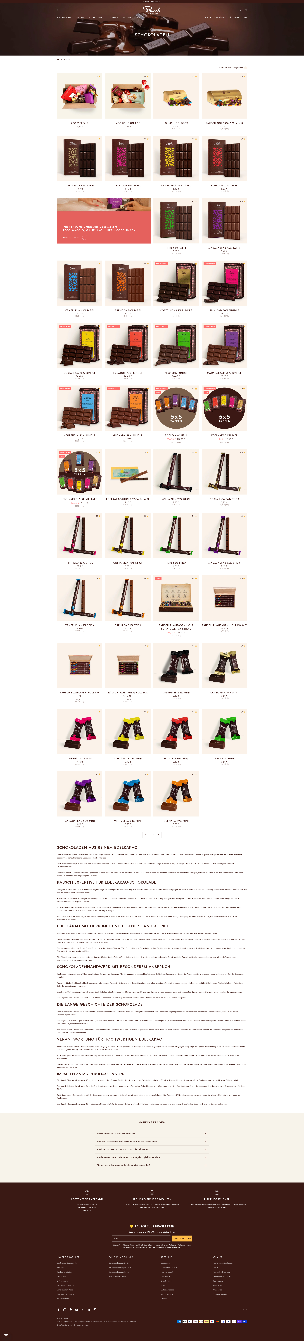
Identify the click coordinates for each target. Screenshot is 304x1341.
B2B (245, 17)
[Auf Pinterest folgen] (70, 1309)
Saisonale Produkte (65, 1285)
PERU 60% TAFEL (176, 248)
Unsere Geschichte (169, 1267)
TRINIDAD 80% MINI (79, 758)
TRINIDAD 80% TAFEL (128, 185)
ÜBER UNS (234, 17)
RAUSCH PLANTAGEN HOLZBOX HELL (79, 694)
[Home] (58, 59)
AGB (58, 1321)
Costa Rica (165, 1276)
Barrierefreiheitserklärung (116, 1321)
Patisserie (128, 17)
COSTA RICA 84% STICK (224, 499)
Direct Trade (166, 1281)
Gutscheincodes (167, 1290)
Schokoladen (64, 17)
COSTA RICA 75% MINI (128, 758)
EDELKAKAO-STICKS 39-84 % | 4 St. (128, 499)
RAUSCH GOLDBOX (176, 123)
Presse (164, 1298)
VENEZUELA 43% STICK (79, 625)
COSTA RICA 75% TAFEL (176, 185)
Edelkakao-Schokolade (67, 1263)
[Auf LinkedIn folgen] (88, 1309)
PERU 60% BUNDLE (176, 373)
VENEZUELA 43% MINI (128, 821)
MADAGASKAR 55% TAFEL (224, 248)
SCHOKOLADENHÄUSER (215, 17)
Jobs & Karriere (167, 1294)
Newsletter (218, 1285)
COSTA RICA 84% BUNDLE (176, 310)
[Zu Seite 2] (158, 835)
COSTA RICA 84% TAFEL (79, 185)
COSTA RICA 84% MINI (224, 692)
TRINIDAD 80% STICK (79, 563)
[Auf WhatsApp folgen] (95, 1309)
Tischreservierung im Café (120, 1267)
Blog (163, 1285)
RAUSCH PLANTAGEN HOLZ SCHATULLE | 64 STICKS (176, 627)
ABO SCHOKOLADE (128, 123)
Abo (139, 17)
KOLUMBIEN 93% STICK (176, 499)
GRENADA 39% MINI (176, 821)
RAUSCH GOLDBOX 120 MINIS (224, 123)
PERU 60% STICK (176, 563)
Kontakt (216, 1267)
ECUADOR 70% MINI (176, 758)
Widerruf (132, 1321)
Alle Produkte (63, 1298)
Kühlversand (218, 1281)
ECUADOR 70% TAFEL (224, 185)
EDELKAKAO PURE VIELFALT (79, 499)
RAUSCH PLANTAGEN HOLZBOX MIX (224, 625)
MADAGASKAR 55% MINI (80, 821)
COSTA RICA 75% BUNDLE (80, 373)
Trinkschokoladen (64, 1272)
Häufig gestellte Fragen (223, 1263)
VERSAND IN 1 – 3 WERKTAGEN (152, 2)
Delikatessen (95, 17)
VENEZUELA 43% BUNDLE (80, 435)
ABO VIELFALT (80, 123)
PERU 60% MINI (224, 758)
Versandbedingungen (221, 1272)
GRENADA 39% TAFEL (128, 310)
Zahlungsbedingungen (222, 1276)
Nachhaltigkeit (167, 1272)
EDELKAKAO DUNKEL (224, 435)
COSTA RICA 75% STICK (128, 563)
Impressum (68, 1321)
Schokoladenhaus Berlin (119, 1263)
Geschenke (112, 17)
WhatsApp (217, 1290)
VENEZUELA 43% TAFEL (79, 310)
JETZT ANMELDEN (182, 1238)
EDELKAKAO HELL (176, 435)
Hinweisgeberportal (82, 1321)
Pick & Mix (61, 1276)
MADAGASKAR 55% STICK (224, 563)
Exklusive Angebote (65, 1294)
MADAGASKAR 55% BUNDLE (224, 373)
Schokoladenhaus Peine (119, 1272)
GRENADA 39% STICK (128, 625)
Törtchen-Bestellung (118, 1276)
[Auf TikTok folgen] (82, 1309)
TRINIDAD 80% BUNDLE (224, 310)
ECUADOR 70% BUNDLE (127, 373)
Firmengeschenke (220, 1294)
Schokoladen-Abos (65, 1290)
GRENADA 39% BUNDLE (128, 435)
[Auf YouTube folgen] (76, 1309)
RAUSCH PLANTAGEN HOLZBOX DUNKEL (128, 694)
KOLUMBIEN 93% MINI (176, 692)
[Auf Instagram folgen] (64, 1309)
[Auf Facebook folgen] (58, 1309)
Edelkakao (165, 1263)
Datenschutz (98, 1321)
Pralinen (80, 17)
